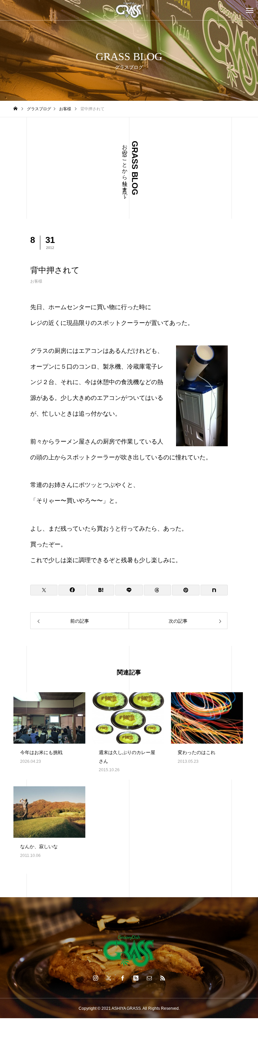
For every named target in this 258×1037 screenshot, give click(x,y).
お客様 (36, 281)
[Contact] (149, 977)
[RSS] (162, 977)
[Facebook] (122, 977)
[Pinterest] (135, 977)
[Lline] (128, 590)
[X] (108, 977)
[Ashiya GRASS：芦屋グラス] (129, 10)
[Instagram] (95, 977)
